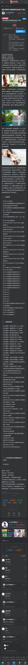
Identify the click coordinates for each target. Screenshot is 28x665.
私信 (25, 13)
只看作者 (23, 556)
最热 (7, 556)
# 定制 (9, 502)
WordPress (19, 659)
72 (14, 524)
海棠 (6, 568)
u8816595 (7, 559)
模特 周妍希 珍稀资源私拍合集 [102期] (13, 10)
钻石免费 (20, 500)
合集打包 (7, 6)
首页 (3, 6)
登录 (10, 550)
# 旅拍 (20, 502)
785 (11, 524)
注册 (19, 550)
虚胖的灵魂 (8, 611)
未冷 (6, 628)
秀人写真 (13, 500)
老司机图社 (13, 659)
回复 (10, 564)
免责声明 (12, 657)
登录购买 (21, 31)
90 (18, 524)
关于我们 (23, 657)
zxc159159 (8, 593)
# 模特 (4, 502)
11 (19, 16)
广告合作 (18, 657)
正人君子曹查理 (9, 12)
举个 (6, 576)
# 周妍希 (14, 502)
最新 (3, 556)
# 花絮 (4, 505)
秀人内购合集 (6, 657)
